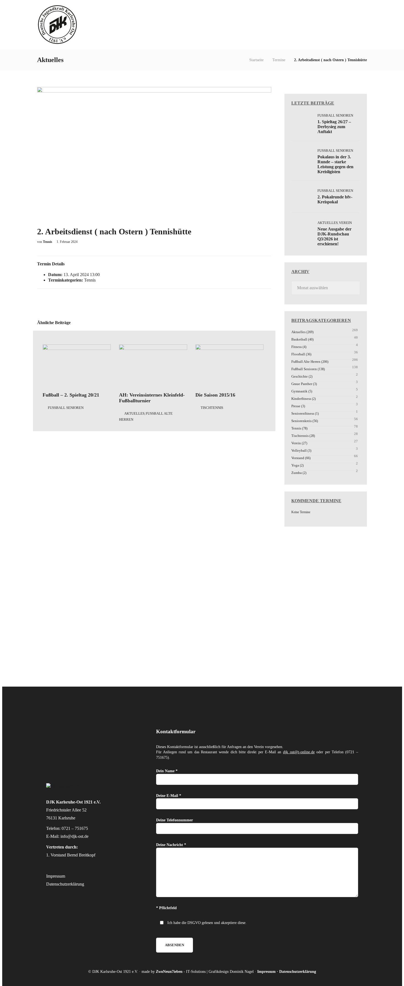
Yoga (295, 465)
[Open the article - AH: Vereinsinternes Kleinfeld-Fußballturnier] (153, 366)
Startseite (256, 60)
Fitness (296, 347)
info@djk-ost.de (74, 836)
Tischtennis (212, 408)
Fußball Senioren (66, 408)
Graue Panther (301, 384)
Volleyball (299, 450)
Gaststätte (326, 24)
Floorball (298, 354)
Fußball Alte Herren (305, 361)
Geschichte (299, 376)
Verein (236, 24)
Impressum (55, 876)
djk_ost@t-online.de (299, 752)
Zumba (296, 473)
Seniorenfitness (302, 413)
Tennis (90, 280)
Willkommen (210, 24)
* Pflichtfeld (166, 908)
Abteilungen (262, 24)
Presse (295, 406)
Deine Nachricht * (171, 845)
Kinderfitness (301, 399)
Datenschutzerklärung (65, 884)
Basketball (299, 339)
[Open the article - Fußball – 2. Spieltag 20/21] (77, 366)
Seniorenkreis (301, 421)
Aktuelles (295, 24)
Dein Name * (167, 771)
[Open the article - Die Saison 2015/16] (229, 366)
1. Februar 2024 (67, 242)
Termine (278, 60)
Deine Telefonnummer (174, 820)
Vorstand (297, 458)
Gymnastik (299, 391)
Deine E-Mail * (168, 796)
